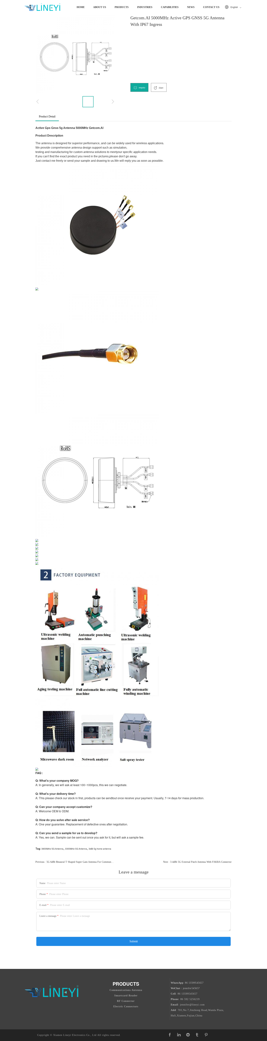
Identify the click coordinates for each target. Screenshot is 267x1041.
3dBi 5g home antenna (100, 848)
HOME (81, 7)
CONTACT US (211, 7)
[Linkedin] (179, 1035)
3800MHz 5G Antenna (52, 848)
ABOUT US (99, 7)
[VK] (188, 1035)
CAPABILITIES (170, 7)
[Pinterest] (206, 1035)
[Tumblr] (197, 1035)
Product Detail (47, 116)
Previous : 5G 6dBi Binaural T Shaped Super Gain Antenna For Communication (74, 862)
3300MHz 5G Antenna (76, 848)
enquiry (141, 87)
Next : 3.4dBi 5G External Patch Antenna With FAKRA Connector (197, 862)
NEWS (191, 7)
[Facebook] (170, 1035)
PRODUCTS (122, 7)
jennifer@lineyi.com (192, 1004)
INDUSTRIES (144, 7)
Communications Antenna (126, 990)
